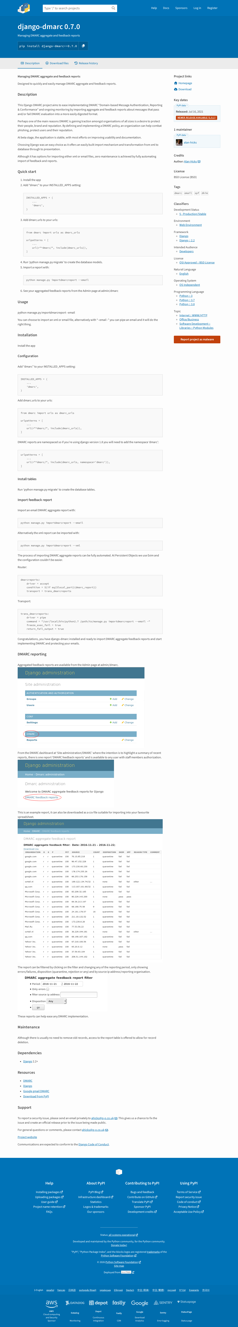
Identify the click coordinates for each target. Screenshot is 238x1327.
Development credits (141, 1212)
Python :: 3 (185, 296)
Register (212, 8)
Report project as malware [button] (197, 339)
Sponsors (181, 8)
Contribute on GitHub (140, 1197)
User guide (47, 1202)
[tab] (30, 63)
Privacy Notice (187, 1207)
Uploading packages (47, 1197)
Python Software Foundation (117, 1256)
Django (27, 1061)
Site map (119, 1266)
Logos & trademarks (95, 1207)
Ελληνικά (118, 1290)
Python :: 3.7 (187, 300)
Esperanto (194, 1290)
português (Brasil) (87, 1290)
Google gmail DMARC (36, 1091)
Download (185, 89)
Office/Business (189, 319)
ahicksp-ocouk (102, 1118)
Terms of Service (187, 1192)
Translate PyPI (140, 1202)
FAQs (49, 1212)
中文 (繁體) (158, 1290)
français (61, 1290)
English (184, 274)
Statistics (96, 1202)
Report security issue (189, 1197)
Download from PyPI (36, 1096)
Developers (186, 251)
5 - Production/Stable (192, 214)
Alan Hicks (190, 161)
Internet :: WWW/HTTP (193, 315)
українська (105, 1290)
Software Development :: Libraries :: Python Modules (196, 326)
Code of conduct (187, 1202)
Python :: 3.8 (187, 304)
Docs (166, 8)
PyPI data (181, 105)
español (50, 1290)
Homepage (185, 83)
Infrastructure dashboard (94, 1197)
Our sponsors (95, 1212)
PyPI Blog (94, 1192)
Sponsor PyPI (142, 1207)
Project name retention (47, 1207)
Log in (197, 8)
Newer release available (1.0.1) (197, 117)
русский (172, 1290)
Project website (27, 1137)
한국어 (206, 1290)
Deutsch (130, 1290)
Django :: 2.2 (187, 240)
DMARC (27, 1081)
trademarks (153, 1252)
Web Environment (190, 225)
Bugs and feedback (142, 1192)
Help (154, 8)
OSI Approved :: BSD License (197, 263)
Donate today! (119, 1245)
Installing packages (48, 1192)
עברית (182, 1290)
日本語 (72, 1290)
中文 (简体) (143, 1290)
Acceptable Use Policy (187, 1212)
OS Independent (189, 285)
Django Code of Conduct (93, 1144)
